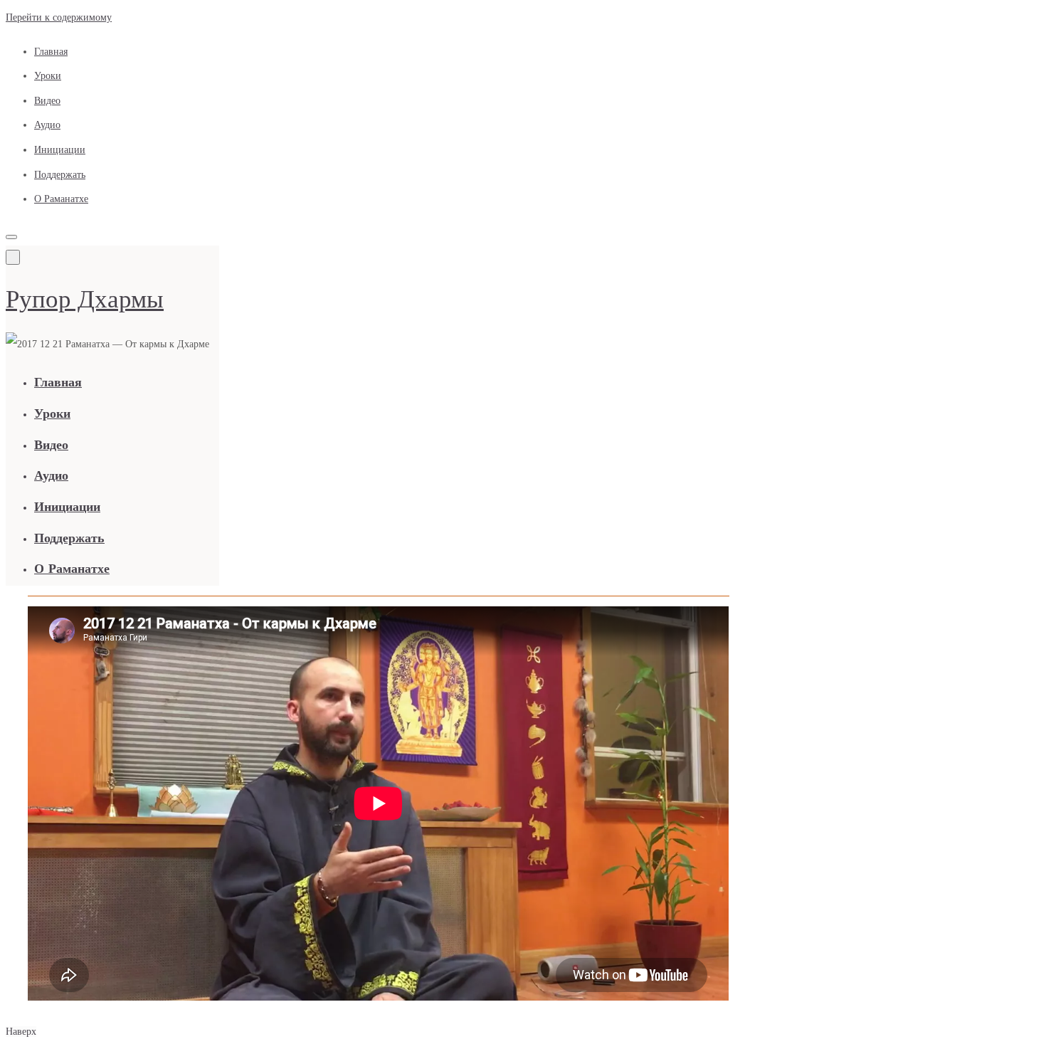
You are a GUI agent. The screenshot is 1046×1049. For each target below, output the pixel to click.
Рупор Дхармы (85, 299)
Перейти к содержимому (59, 17)
